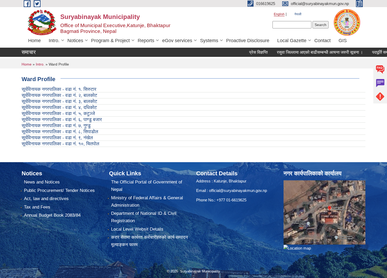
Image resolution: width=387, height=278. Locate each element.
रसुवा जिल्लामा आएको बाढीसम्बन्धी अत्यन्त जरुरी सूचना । (312, 52)
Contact (322, 40)
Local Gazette (291, 40)
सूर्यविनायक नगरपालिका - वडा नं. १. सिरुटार (59, 89)
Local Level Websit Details (137, 229)
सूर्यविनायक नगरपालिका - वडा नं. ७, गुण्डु (56, 125)
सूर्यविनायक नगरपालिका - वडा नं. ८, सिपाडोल (60, 131)
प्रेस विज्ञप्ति (251, 52)
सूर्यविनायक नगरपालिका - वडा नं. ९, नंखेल (57, 137)
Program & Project (110, 40)
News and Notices (42, 182)
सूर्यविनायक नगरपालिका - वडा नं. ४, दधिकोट (59, 107)
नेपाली (297, 14)
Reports (146, 40)
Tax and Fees (37, 207)
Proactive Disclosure (247, 40)
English (279, 14)
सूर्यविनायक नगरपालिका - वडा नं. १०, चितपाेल (60, 143)
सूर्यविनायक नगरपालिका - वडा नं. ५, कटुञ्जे (58, 113)
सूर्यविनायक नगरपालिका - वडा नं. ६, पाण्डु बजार (62, 119)
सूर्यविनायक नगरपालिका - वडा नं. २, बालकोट (59, 95)
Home (34, 40)
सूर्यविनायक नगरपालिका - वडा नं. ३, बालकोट (59, 101)
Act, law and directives (46, 198)
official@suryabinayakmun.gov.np (238, 190)
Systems (209, 40)
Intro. (54, 40)
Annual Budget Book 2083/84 (52, 215)
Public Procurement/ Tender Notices (59, 190)
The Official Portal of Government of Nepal (146, 186)
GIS (343, 40)
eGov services (177, 40)
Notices (75, 40)
